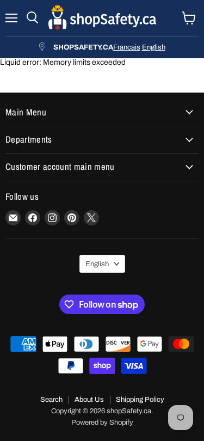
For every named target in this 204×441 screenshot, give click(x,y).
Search (51, 399)
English (153, 47)
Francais (126, 47)
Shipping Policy (140, 399)
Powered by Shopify (102, 422)
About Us (89, 399)
